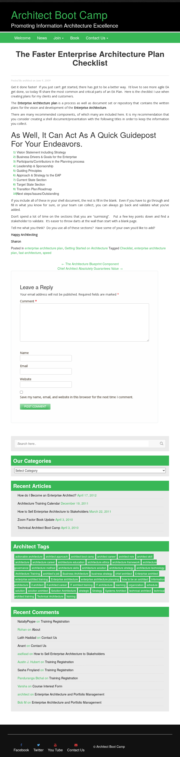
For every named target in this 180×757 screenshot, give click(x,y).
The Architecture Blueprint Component (90, 264)
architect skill (145, 556)
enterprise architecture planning (100, 579)
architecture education (71, 562)
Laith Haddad (27, 637)
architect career (106, 556)
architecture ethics (98, 562)
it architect (37, 585)
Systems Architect (115, 590)
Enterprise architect (146, 573)
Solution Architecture (63, 590)
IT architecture (104, 585)
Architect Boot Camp (59, 14)
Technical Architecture (50, 596)
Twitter (38, 749)
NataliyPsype (27, 621)
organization (136, 585)
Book (74, 37)
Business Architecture (75, 573)
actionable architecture (29, 556)
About (36, 629)
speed (47, 252)
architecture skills (68, 568)
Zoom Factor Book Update (36, 519)
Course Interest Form (47, 686)
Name (24, 353)
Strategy (97, 590)
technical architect (140, 590)
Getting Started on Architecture (86, 248)
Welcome (22, 37)
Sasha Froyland (29, 670)
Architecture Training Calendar (39, 503)
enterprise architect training (31, 579)
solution (20, 590)
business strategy (102, 573)
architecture (22, 562)
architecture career (43, 562)
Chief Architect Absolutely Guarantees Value (90, 268)
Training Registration (55, 621)
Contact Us (95, 37)
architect (27, 80)
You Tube (55, 749)
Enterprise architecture (64, 579)
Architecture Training (27, 573)
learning (121, 585)
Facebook (21, 749)
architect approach (57, 556)
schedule (152, 585)
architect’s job (51, 573)
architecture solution (94, 568)
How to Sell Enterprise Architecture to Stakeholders (53, 511)
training (71, 596)
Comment (28, 301)
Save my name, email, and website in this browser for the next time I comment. (76, 397)
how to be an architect (135, 579)
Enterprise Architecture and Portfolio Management (69, 694)
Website (25, 379)
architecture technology (150, 568)
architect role (126, 556)
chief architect (123, 573)
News (42, 37)
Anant (22, 645)
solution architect (38, 590)
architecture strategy (121, 568)
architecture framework (126, 562)
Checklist (126, 248)
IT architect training (81, 585)
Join (57, 37)
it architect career (57, 585)
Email (24, 366)
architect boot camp (82, 556)
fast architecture (30, 252)
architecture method (43, 568)
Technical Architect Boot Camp (39, 527)
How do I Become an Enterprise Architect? (47, 495)
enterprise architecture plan (44, 248)
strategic (84, 590)
